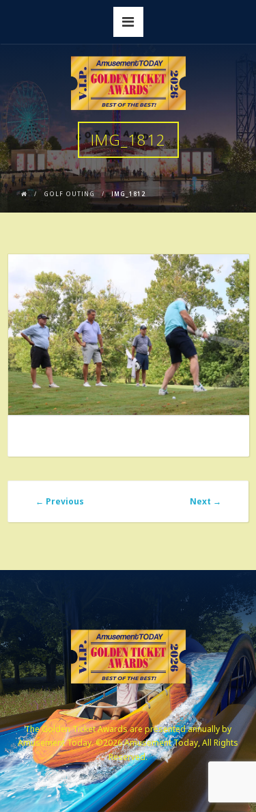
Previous (59, 501)
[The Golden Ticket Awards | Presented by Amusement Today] (128, 83)
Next (205, 501)
